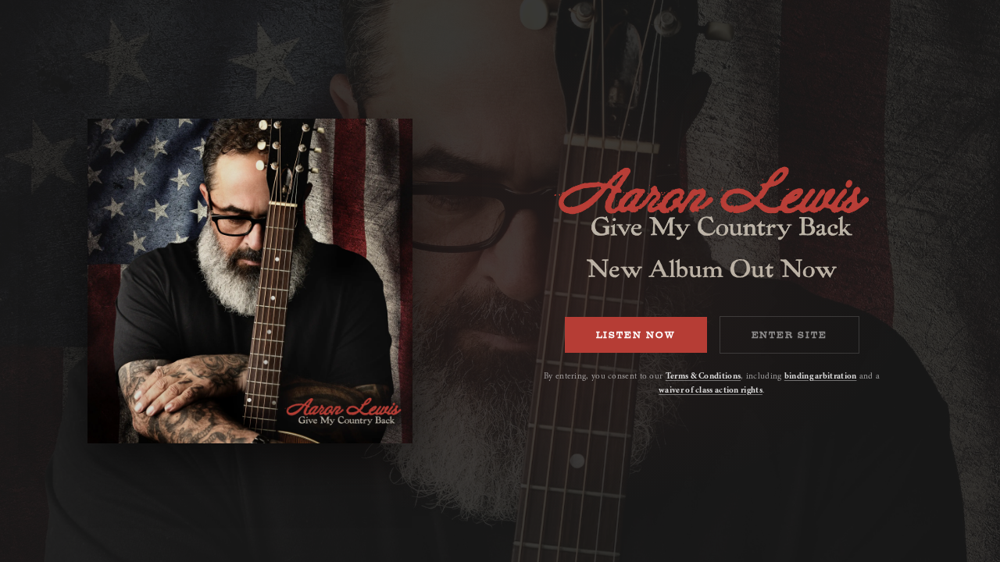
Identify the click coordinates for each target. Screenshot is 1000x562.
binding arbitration (820, 376)
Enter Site (789, 334)
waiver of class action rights (710, 390)
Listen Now (636, 334)
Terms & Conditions (703, 376)
